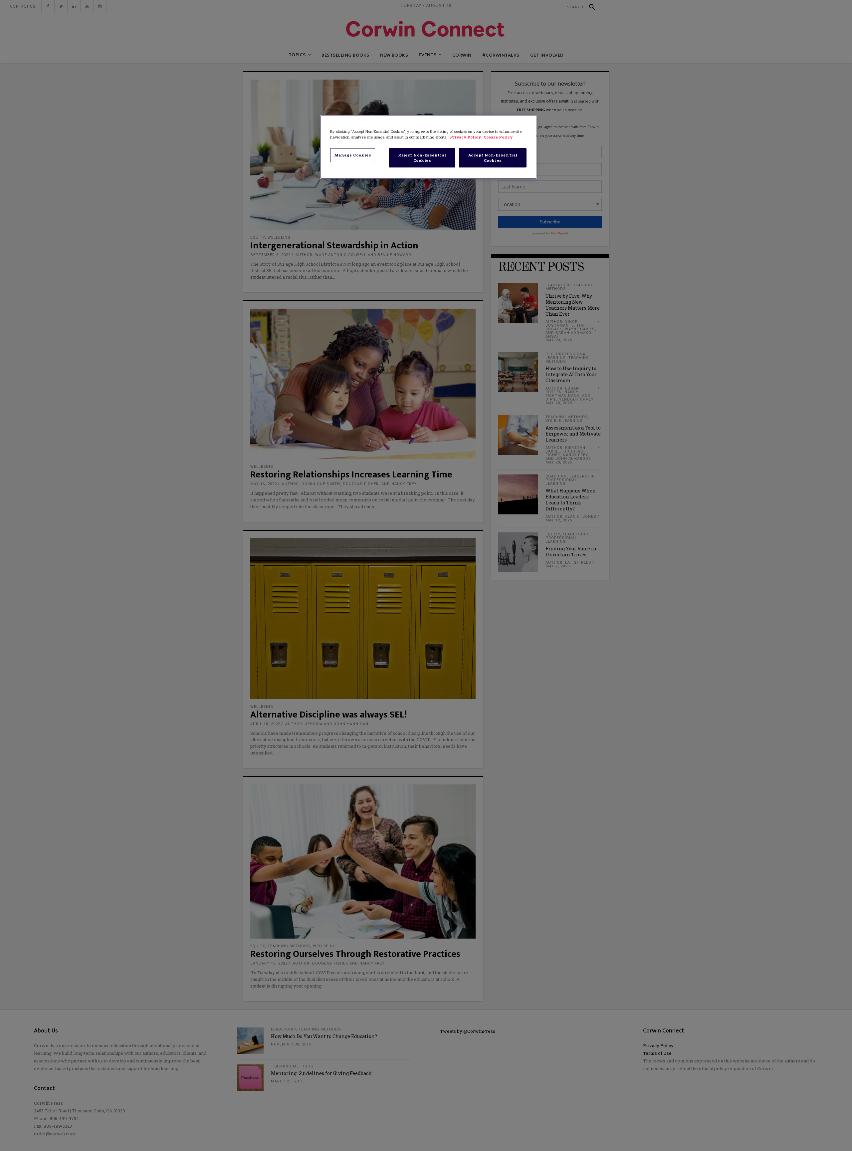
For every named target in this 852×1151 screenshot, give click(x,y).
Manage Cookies (352, 154)
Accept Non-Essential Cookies (493, 157)
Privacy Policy (466, 137)
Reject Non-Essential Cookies (422, 157)
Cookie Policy (498, 137)
